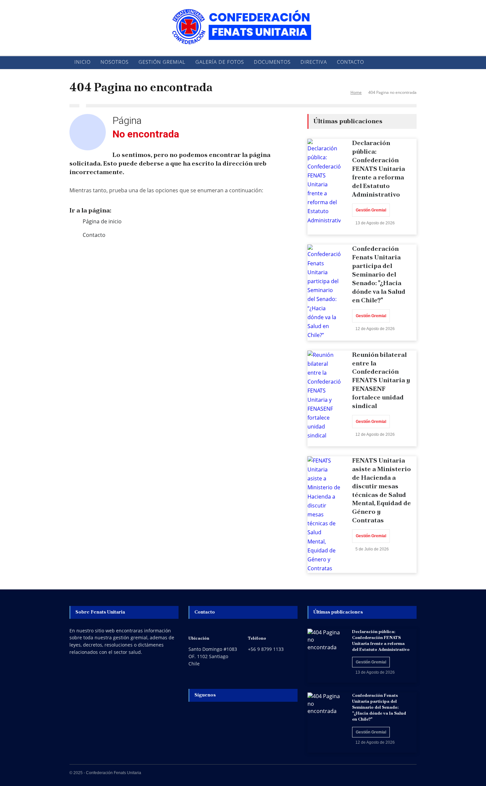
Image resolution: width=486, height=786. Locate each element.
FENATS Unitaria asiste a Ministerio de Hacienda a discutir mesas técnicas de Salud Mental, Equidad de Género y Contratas (381, 490)
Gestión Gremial (162, 61)
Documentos (272, 61)
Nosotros (115, 61)
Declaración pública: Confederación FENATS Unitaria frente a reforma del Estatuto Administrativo (378, 169)
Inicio (82, 61)
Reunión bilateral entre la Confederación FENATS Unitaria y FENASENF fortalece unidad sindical (381, 380)
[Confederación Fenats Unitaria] (243, 34)
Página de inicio (102, 221)
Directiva (314, 61)
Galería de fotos (219, 61)
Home (356, 92)
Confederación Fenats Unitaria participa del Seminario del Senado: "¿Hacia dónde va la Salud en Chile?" (378, 274)
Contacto (350, 61)
